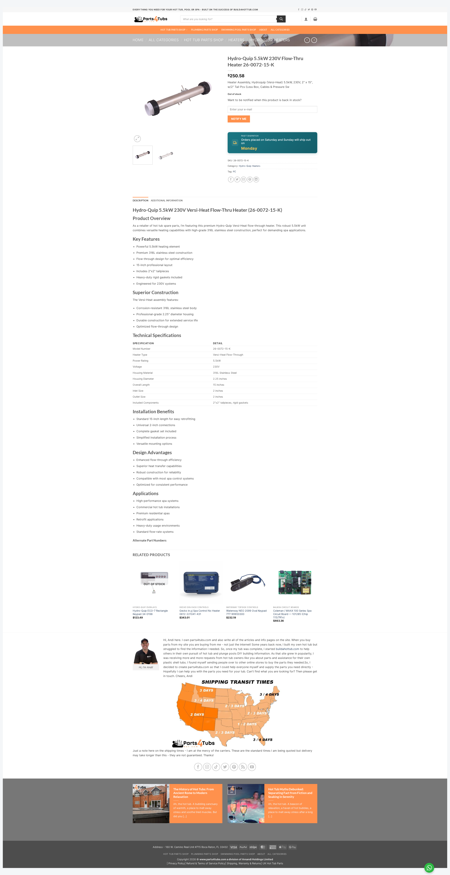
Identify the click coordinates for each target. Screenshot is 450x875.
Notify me (239, 119)
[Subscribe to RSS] (243, 767)
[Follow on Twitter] (309, 9)
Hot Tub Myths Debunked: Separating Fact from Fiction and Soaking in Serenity (290, 793)
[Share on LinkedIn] (256, 179)
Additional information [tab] (167, 200)
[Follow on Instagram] (302, 9)
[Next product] (307, 40)
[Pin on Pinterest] (250, 179)
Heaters (236, 40)
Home (138, 40)
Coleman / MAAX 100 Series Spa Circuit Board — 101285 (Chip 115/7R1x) (292, 614)
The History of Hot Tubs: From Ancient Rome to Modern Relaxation (193, 793)
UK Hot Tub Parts (273, 863)
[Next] (216, 98)
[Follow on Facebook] (299, 9)
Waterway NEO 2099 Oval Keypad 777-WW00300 (246, 612)
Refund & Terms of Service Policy (205, 863)
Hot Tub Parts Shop (172, 29)
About (263, 29)
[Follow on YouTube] (315, 9)
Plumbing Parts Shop (204, 29)
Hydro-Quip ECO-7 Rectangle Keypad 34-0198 (150, 612)
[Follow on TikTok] (305, 9)
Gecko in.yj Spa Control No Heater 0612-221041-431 (199, 612)
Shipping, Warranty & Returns (244, 863)
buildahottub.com (287, 649)
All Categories (280, 29)
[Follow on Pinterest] (312, 9)
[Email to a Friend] (243, 179)
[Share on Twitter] (237, 179)
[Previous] (139, 98)
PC (234, 171)
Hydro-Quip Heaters (270, 40)
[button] (306, 19)
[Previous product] (314, 40)
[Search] (281, 18)
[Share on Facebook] (231, 179)
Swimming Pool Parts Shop (238, 29)
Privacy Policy (176, 863)
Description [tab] (140, 200)
